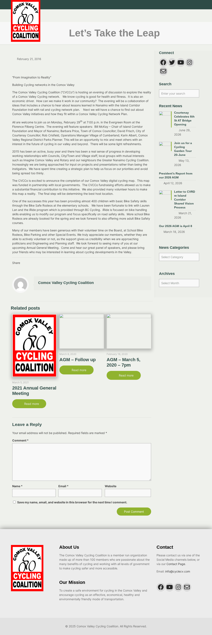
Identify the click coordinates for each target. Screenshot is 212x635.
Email (63, 486)
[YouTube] (188, 5)
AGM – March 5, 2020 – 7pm (123, 362)
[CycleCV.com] (26, 25)
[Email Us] (199, 5)
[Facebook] (182, 5)
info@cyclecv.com (177, 571)
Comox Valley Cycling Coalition (66, 283)
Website (110, 486)
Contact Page (175, 564)
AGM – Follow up (77, 359)
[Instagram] (194, 5)
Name (17, 486)
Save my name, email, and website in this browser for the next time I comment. (72, 502)
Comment (20, 440)
